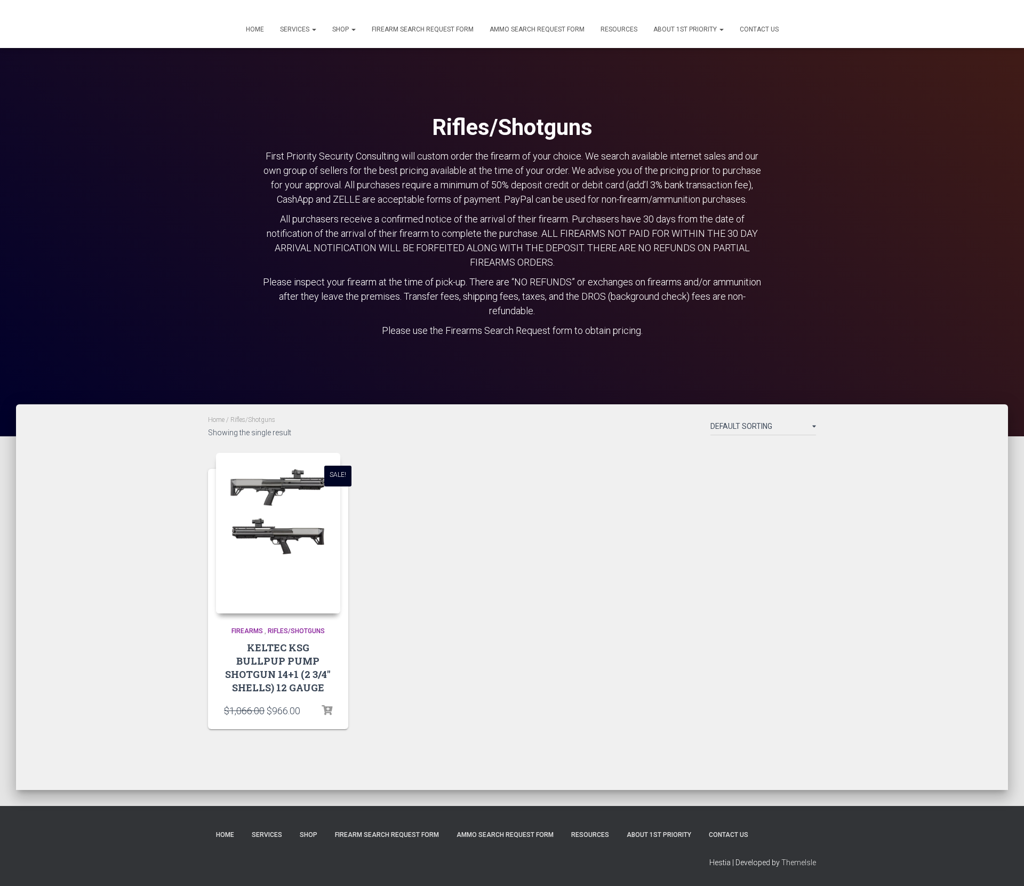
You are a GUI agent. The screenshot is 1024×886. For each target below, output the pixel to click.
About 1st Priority (685, 29)
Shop (341, 29)
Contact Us (759, 29)
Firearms (247, 631)
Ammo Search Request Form (537, 29)
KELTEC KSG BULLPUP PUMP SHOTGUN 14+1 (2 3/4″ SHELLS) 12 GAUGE (278, 668)
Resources (619, 29)
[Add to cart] (327, 710)
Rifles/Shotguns (296, 631)
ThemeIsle (798, 862)
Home (255, 29)
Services (295, 29)
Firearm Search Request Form (423, 29)
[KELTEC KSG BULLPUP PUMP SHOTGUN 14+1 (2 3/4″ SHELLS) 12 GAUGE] (278, 533)
